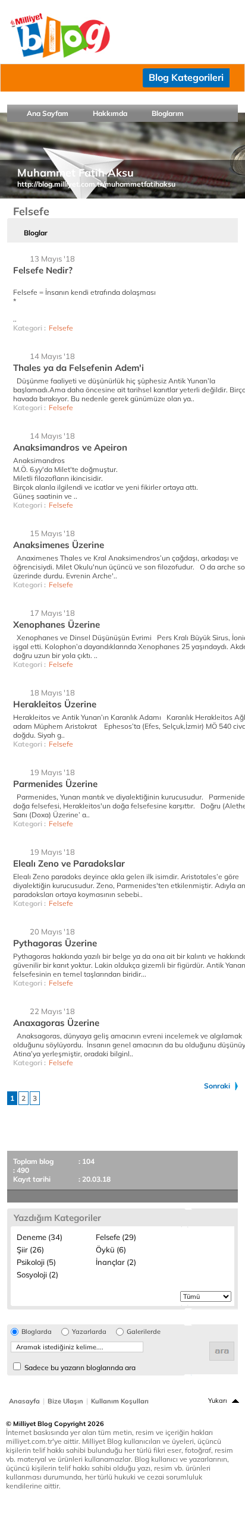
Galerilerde (144, 1332)
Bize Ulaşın (65, 1401)
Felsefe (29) (116, 1237)
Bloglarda (36, 1332)
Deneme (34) (39, 1237)
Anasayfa (24, 1401)
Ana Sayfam (47, 113)
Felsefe (61, 327)
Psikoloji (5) (36, 1262)
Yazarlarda (89, 1332)
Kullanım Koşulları (120, 1401)
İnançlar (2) (116, 1262)
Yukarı (217, 1400)
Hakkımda (110, 113)
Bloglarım (168, 113)
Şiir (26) (30, 1249)
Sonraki (217, 1085)
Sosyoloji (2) (37, 1274)
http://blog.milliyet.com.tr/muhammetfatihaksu (96, 184)
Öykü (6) (111, 1249)
